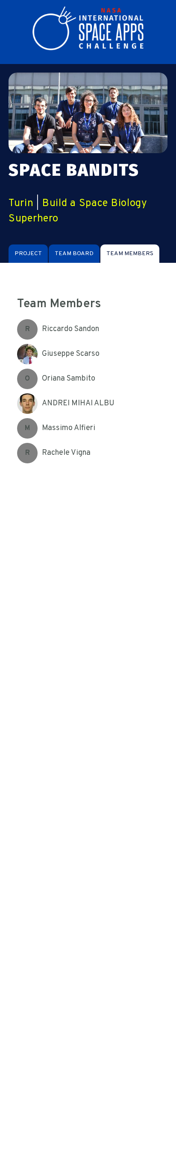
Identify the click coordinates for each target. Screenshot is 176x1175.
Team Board (74, 253)
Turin (21, 203)
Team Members (129, 253)
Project (28, 253)
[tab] (28, 253)
